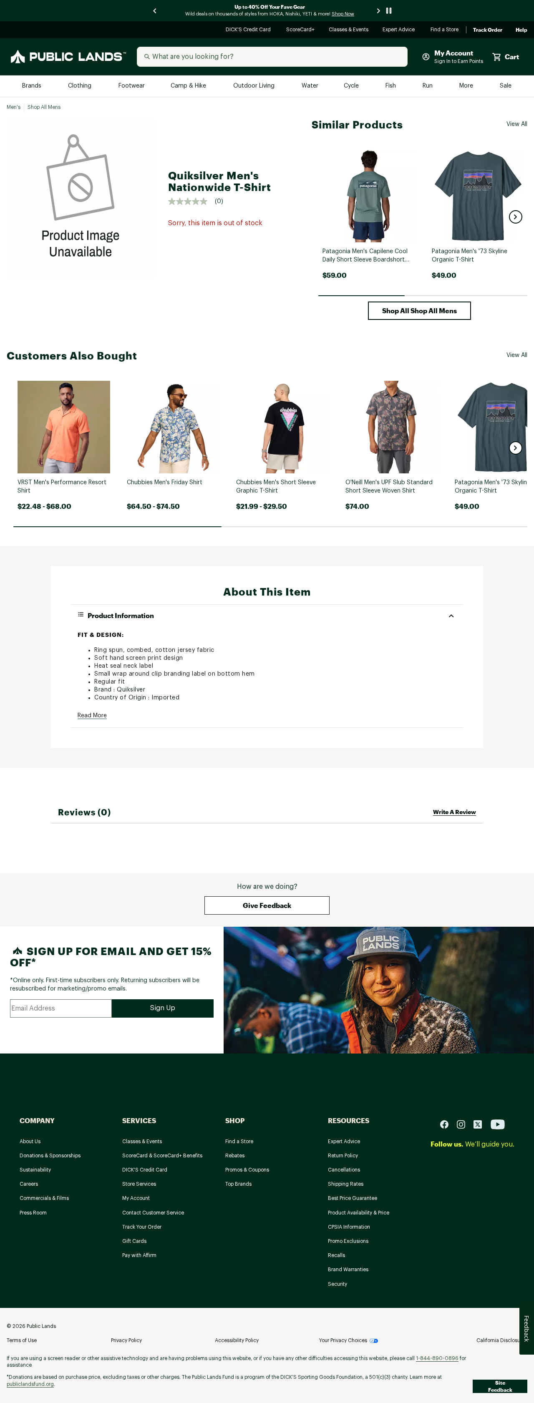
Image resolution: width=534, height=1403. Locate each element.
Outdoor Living (254, 86)
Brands (32, 86)
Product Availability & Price (358, 1212)
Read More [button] (92, 716)
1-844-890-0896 (437, 1358)
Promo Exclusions (348, 1241)
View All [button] (516, 124)
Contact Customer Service (153, 1212)
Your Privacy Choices (343, 1340)
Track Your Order (141, 1227)
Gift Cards (134, 1241)
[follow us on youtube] (497, 1123)
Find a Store (445, 30)
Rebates (234, 1155)
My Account (136, 1198)
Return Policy (343, 1155)
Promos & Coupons (247, 1169)
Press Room (33, 1212)
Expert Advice (400, 30)
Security (337, 1284)
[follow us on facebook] (447, 1123)
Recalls (336, 1255)
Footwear (132, 86)
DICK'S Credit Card (249, 30)
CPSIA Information (349, 1227)
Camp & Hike (189, 86)
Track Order (487, 30)
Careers (29, 1184)
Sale (506, 86)
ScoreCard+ (300, 30)
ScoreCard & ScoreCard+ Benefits (162, 1155)
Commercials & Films (44, 1198)
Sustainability (35, 1169)
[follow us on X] (481, 1123)
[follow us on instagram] (464, 1123)
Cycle (352, 86)
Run (428, 86)
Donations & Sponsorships (50, 1155)
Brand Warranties (348, 1269)
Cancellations (344, 1169)
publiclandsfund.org (30, 1384)
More (466, 86)
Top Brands (238, 1184)
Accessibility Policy (237, 1340)
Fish (391, 86)
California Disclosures (501, 1340)
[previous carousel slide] (155, 11)
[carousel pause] (389, 11)
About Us (30, 1141)
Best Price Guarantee (352, 1198)
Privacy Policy (126, 1340)
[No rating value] (191, 201)
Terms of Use (22, 1340)
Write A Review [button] (454, 811)
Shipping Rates (345, 1184)
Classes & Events (349, 30)
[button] (515, 217)
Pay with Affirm (139, 1255)
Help (521, 30)
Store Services (139, 1184)
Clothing (80, 86)
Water (310, 86)
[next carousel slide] (379, 11)
